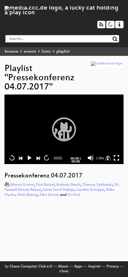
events (30, 51)
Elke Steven (49, 195)
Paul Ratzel (45, 185)
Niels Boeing (27, 195)
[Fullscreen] (116, 157)
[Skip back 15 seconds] (12, 157)
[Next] (37, 157)
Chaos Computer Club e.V (31, 267)
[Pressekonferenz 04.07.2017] (107, 157)
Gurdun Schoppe (90, 190)
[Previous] (20, 157)
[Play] (64, 129)
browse (11, 51)
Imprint (94, 267)
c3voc (64, 271)
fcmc (46, 51)
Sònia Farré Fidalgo (59, 190)
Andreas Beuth (68, 185)
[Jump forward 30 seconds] (46, 157)
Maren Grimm (22, 185)
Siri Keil (73, 195)
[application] (64, 129)
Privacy (112, 267)
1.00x (100, 158)
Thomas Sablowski (97, 185)
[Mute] (90, 157)
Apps (78, 267)
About (63, 267)
